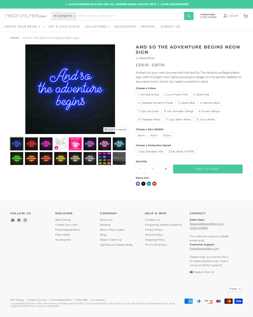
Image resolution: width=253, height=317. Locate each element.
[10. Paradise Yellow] (150, 123)
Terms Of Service (156, 244)
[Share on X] (143, 184)
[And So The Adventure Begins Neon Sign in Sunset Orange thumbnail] (46, 158)
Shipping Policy (155, 239)
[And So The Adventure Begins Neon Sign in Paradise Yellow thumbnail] (60, 158)
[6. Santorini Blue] (210, 106)
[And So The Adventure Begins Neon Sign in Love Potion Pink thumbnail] (46, 144)
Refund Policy (154, 234)
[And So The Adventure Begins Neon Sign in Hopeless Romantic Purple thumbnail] (90, 144)
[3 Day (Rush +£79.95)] (181, 155)
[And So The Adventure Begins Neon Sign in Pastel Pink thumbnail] (104, 144)
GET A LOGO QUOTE (64, 26)
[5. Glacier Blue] (187, 106)
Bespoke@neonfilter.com (207, 223)
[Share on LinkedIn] (149, 184)
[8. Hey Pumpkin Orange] (179, 115)
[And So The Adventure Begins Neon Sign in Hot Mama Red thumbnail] (31, 144)
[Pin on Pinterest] (154, 184)
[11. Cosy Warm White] (179, 123)
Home (14, 38)
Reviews (105, 224)
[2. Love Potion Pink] (176, 98)
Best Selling (63, 219)
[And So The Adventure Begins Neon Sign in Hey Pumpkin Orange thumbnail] (31, 158)
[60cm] (142, 139)
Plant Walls (62, 234)
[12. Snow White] (206, 123)
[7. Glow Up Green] (149, 115)
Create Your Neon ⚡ (23, 26)
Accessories (63, 239)
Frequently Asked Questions (163, 224)
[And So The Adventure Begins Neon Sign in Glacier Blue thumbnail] (119, 144)
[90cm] (154, 139)
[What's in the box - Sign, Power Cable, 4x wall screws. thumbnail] (60, 144)
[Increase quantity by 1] (165, 169)
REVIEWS (148, 26)
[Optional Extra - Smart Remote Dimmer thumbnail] (75, 144)
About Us (106, 219)
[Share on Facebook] (138, 184)
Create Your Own (66, 224)
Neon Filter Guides (112, 229)
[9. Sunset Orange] (210, 115)
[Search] (188, 16)
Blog (103, 234)
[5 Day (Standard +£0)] (151, 155)
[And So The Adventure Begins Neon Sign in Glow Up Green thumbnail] (17, 158)
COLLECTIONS (96, 26)
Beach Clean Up (111, 239)
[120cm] (167, 139)
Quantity (141, 161)
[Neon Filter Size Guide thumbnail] (119, 158)
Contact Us (152, 219)
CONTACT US (170, 26)
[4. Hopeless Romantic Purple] (156, 106)
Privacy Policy (154, 229)
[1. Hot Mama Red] (149, 98)
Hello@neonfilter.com (204, 248)
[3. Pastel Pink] (201, 98)
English (233, 288)
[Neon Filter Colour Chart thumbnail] (104, 158)
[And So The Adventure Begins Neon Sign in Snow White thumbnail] (75, 158)
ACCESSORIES (125, 26)
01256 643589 (199, 228)
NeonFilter (147, 58)
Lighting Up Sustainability (116, 244)
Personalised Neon (67, 229)
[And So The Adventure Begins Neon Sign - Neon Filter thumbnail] (17, 144)
